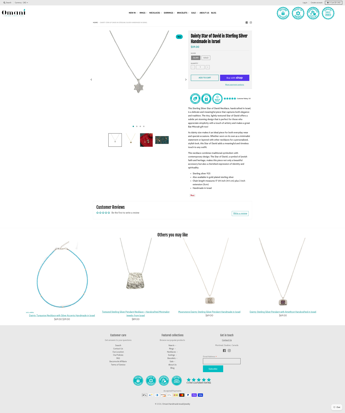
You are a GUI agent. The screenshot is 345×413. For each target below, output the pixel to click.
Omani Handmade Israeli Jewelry (176, 404)
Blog (172, 368)
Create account (316, 3)
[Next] (185, 79)
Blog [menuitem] (213, 13)
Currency (18, 3)
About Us (172, 364)
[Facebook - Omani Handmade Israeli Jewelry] (247, 22)
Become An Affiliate (118, 361)
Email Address (210, 356)
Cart (334, 3)
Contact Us (118, 348)
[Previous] (91, 79)
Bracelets (172, 358)
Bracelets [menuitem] (182, 13)
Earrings (171, 355)
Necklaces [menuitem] (154, 13)
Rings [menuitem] (142, 13)
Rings (171, 348)
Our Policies (118, 355)
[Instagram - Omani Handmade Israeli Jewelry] (251, 22)
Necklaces (171, 352)
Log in (305, 3)
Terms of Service (118, 364)
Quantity (194, 63)
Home (95, 22)
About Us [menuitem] (204, 13)
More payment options (234, 84)
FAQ (118, 358)
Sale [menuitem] (193, 13)
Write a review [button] (240, 213)
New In (171, 345)
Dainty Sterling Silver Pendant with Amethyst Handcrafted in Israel (283, 311)
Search (118, 345)
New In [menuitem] (132, 13)
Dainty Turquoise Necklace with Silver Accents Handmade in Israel (62, 315)
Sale (171, 361)
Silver (193, 53)
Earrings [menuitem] (168, 13)
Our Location (118, 352)
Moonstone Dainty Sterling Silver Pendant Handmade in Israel (209, 311)
